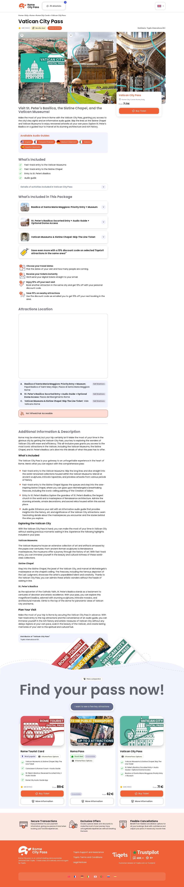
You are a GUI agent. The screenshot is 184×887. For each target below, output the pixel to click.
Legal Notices (80, 862)
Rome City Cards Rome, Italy (133, 99)
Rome (32, 15)
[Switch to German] (82, 876)
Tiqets (33, 860)
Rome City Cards (43, 15)
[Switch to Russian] (108, 876)
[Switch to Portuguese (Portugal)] (102, 876)
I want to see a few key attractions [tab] (92, 706)
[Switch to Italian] (88, 876)
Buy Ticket (141, 111)
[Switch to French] (75, 876)
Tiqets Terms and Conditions (87, 857)
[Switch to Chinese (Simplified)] (69, 876)
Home (20, 15)
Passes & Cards (55, 28)
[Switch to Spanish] (115, 876)
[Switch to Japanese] (95, 876)
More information (44, 802)
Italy (26, 15)
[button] (160, 6)
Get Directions (99, 384)
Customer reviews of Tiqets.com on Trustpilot (137, 863)
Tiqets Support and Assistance (88, 852)
